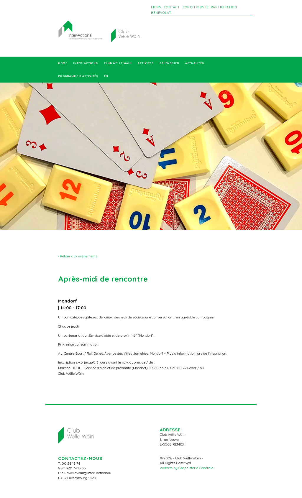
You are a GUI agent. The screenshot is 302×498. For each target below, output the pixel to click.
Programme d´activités (78, 76)
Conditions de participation (210, 7)
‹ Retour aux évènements (77, 256)
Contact (172, 7)
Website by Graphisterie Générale (186, 468)
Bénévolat (161, 13)
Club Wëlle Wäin (118, 63)
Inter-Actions (85, 63)
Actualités (194, 63)
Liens (156, 7)
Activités (146, 63)
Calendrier (169, 63)
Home (62, 63)
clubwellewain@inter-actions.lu (86, 473)
